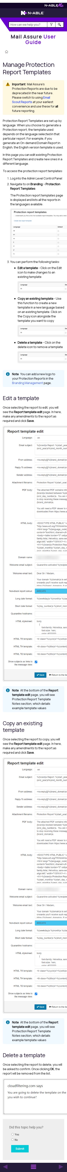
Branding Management (27, 383)
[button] (51, 25)
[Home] (6, 52)
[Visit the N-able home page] (32, 15)
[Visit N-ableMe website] (54, 6)
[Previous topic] (5, 1167)
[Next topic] (61, 1167)
